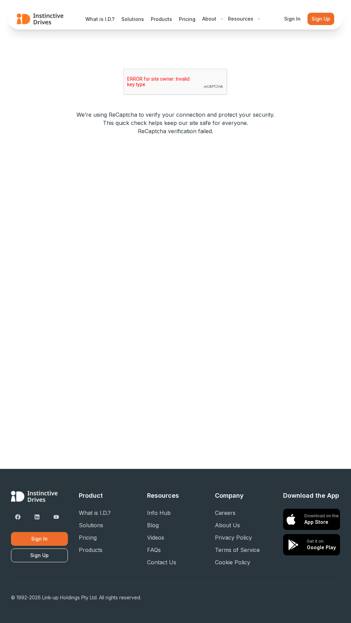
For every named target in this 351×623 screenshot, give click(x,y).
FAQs (154, 549)
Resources (240, 19)
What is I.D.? (99, 19)
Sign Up (321, 19)
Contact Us (161, 562)
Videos (155, 537)
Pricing (187, 19)
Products (161, 19)
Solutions (132, 19)
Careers (225, 512)
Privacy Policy (233, 537)
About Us (227, 525)
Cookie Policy (232, 562)
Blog (153, 525)
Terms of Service (237, 549)
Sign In (292, 19)
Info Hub (159, 512)
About (209, 19)
